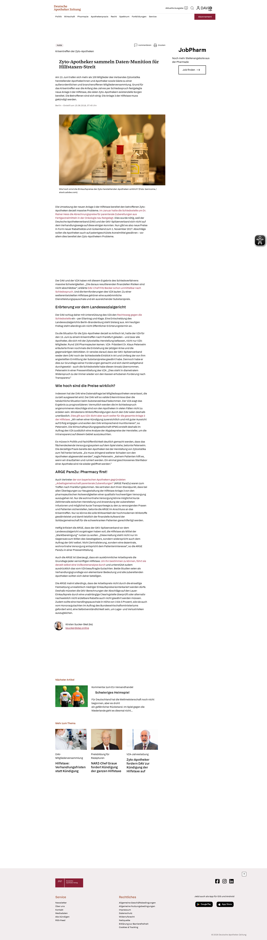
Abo (205, 16)
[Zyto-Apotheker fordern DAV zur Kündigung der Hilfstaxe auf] (142, 739)
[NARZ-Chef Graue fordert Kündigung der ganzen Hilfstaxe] (106, 739)
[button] (67, 8)
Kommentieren (144, 45)
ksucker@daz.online (77, 628)
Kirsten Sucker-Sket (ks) (79, 624)
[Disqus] (110, 820)
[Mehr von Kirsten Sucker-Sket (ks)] (58, 626)
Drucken (161, 45)
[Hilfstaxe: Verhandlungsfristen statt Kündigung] (71, 739)
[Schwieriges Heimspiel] (71, 699)
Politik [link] (59, 45)
